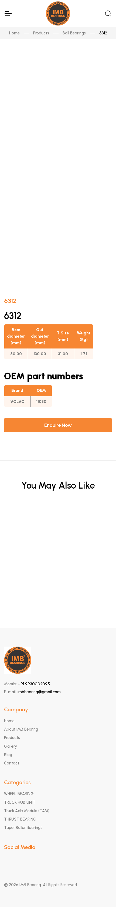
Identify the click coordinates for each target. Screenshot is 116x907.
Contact (11, 763)
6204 (58, 600)
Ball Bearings (74, 33)
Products (41, 33)
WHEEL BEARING (19, 793)
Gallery (10, 746)
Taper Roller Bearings (23, 827)
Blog (8, 754)
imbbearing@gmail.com (39, 691)
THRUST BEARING (20, 819)
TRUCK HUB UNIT (19, 802)
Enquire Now (58, 425)
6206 (58, 520)
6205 (58, 547)
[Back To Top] (101, 892)
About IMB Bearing (21, 729)
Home (14, 33)
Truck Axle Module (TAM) (26, 810)
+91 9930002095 (34, 684)
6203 (58, 573)
